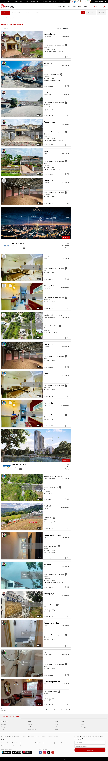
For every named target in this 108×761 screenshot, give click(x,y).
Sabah (83, 721)
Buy (64, 6)
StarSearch (39, 1)
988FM (64, 1)
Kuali (50, 1)
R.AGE (16, 1)
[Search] (83, 12)
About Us (3, 736)
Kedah (29, 721)
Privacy (33, 736)
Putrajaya (57, 729)
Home (59, 6)
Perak (56, 724)
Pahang (56, 721)
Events (12, 1)
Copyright (16, 736)
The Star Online (5, 743)
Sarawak (83, 724)
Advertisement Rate (53, 736)
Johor (2, 729)
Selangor (3, 724)
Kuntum (54, 1)
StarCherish (26, 1)
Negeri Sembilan (32, 729)
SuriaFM (60, 1)
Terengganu (84, 727)
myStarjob (45, 1)
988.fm (14, 746)
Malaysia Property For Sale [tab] (11, 716)
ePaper (3, 1)
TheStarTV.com (15, 743)
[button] (5, 13)
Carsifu (34, 743)
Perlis (56, 727)
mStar (21, 1)
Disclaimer (23, 736)
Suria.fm (21, 746)
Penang (3, 727)
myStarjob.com (26, 743)
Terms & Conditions (41, 736)
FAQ (29, 736)
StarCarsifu (33, 1)
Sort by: (59, 28)
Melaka (30, 727)
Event (79, 6)
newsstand (59, 743)
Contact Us (10, 736)
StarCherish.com (5, 746)
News (74, 6)
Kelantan (30, 724)
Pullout (85, 6)
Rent (69, 6)
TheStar (8, 1)
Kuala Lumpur (4, 721)
